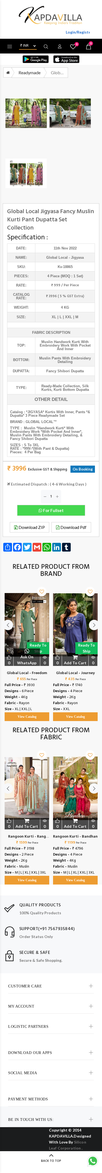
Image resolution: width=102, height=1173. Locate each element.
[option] (27, 648)
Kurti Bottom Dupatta (71, 390)
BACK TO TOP (51, 1161)
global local (57, 257)
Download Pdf (73, 527)
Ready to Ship (38, 648)
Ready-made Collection (60, 386)
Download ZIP (31, 527)
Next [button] (94, 625)
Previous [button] (8, 625)
